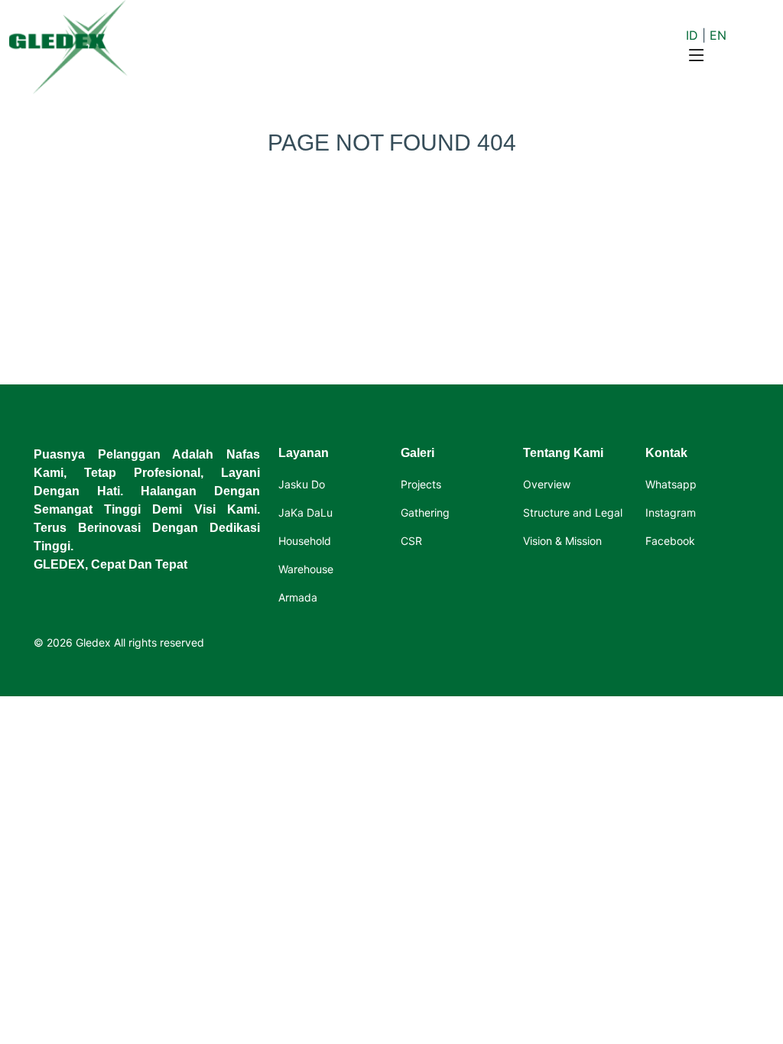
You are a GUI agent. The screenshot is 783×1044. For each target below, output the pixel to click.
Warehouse (305, 569)
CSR (411, 541)
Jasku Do (301, 484)
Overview (546, 484)
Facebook (670, 541)
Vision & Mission (562, 541)
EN (718, 35)
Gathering (425, 512)
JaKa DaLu (305, 512)
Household (304, 541)
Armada (297, 597)
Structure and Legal (572, 512)
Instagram (670, 512)
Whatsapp (671, 484)
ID (692, 35)
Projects (421, 484)
